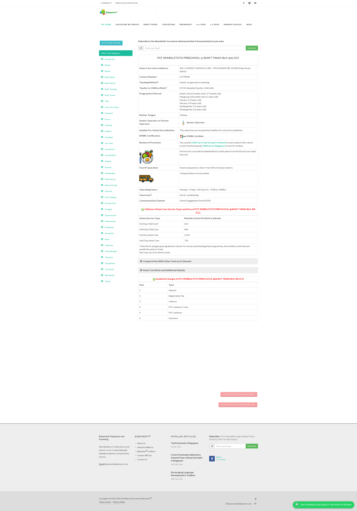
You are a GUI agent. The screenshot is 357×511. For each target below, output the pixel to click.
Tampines (108, 245)
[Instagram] (249, 3)
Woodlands (109, 275)
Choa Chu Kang (110, 107)
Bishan (107, 71)
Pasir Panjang (109, 197)
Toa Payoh (108, 269)
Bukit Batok (109, 77)
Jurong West (109, 155)
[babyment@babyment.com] (255, 3)
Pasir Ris (107, 191)
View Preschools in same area (239, 394)
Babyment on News (146, 451)
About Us (141, 443)
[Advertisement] (207, 13)
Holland (107, 131)
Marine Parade (110, 185)
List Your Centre (111, 43)
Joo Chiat (108, 143)
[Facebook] (244, 3)
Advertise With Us (145, 447)
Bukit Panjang (110, 89)
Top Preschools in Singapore (184, 443)
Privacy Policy (119, 502)
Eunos (106, 119)
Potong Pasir (109, 203)
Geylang (107, 125)
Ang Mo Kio (109, 59)
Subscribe (252, 48)
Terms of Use (105, 502)
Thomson (108, 257)
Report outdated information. (238, 405)
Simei (106, 239)
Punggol (107, 209)
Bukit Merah (109, 83)
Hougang (108, 137)
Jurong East (109, 149)
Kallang (107, 161)
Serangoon (108, 233)
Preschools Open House (126, 3)
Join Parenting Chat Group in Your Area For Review (325, 504)
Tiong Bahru (109, 263)
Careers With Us (144, 455)
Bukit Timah (109, 95)
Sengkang (108, 227)
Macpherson (109, 179)
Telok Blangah (110, 251)
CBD (106, 101)
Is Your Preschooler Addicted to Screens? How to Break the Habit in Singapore (186, 458)
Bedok (106, 65)
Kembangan (109, 173)
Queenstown (109, 215)
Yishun (107, 281)
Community (106, 3)
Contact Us (142, 459)
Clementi (108, 113)
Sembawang (109, 221)
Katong (107, 167)
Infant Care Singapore (110, 53)
